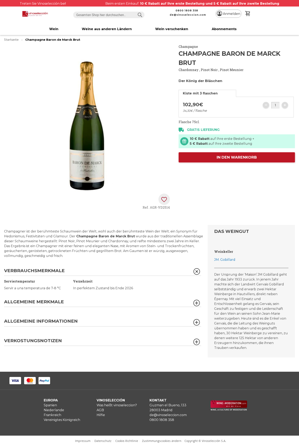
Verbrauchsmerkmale (34, 270)
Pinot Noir (209, 70)
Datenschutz (102, 441)
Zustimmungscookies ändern (161, 441)
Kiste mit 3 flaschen (200, 93)
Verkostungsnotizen (33, 340)
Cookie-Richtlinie (126, 441)
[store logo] (35, 14)
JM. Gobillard (224, 260)
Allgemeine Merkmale (34, 302)
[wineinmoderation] (229, 410)
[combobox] (108, 15)
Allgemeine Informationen (41, 321)
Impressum (83, 441)
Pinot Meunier (231, 70)
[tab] (207, 93)
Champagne (188, 46)
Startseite (12, 40)
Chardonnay (189, 70)
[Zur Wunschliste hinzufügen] (164, 199)
